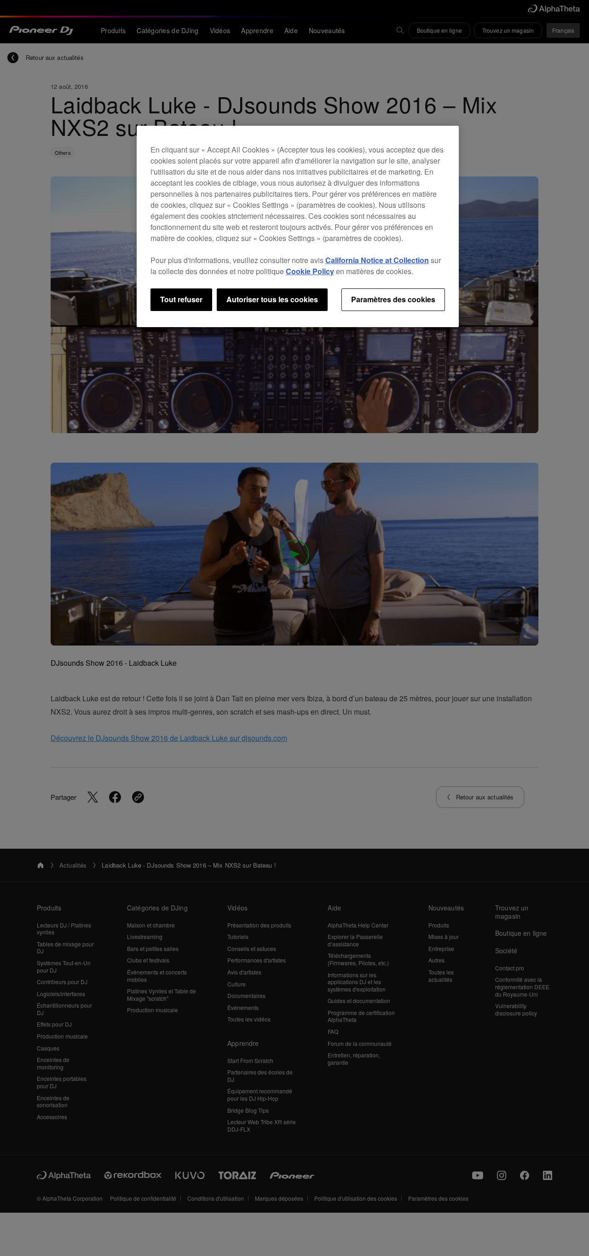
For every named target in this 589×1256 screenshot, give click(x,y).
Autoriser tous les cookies (272, 299)
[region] (298, 226)
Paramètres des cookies (393, 299)
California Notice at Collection (377, 260)
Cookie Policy (310, 271)
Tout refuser (181, 299)
